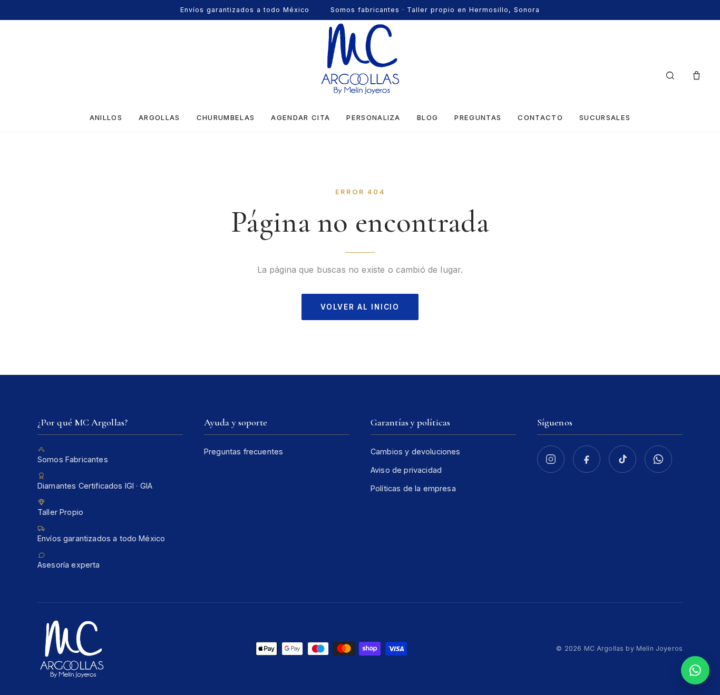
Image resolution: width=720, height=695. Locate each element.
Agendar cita (300, 117)
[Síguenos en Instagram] (551, 459)
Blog (427, 117)
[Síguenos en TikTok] (622, 459)
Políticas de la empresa (413, 488)
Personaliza (373, 117)
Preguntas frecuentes (243, 451)
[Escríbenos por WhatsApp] (658, 459)
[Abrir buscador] (670, 75)
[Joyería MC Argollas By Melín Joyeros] (360, 58)
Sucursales (604, 117)
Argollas (159, 117)
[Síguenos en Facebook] (586, 459)
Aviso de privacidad (406, 469)
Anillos (106, 117)
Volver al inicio (360, 307)
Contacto (540, 117)
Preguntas (477, 117)
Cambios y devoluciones (416, 451)
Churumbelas (226, 117)
